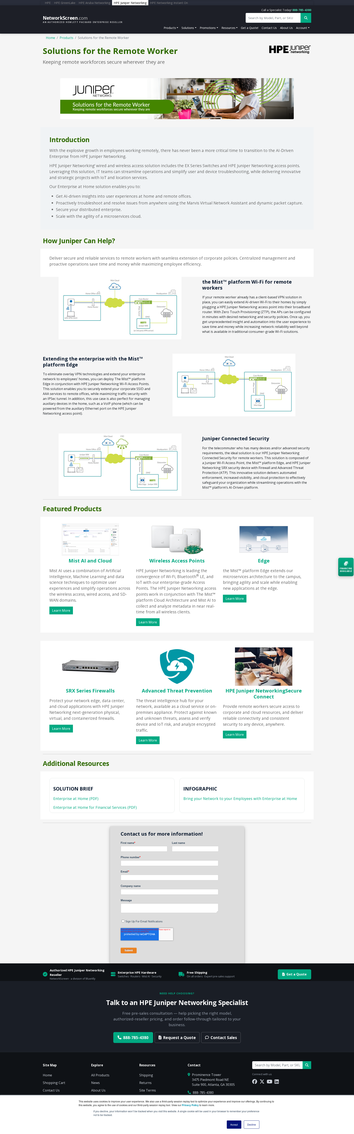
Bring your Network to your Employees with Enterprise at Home (240, 798)
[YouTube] (269, 1081)
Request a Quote (179, 1037)
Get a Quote (296, 974)
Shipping (146, 1075)
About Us (286, 28)
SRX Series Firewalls (90, 690)
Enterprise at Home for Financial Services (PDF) (95, 807)
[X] (262, 1081)
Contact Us (269, 28)
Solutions (188, 28)
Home (50, 37)
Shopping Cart (54, 1082)
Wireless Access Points (177, 560)
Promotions (208, 28)
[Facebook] (254, 1081)
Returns (145, 1082)
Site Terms (147, 1090)
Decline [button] (251, 1124)
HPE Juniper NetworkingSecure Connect (264, 693)
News (95, 1082)
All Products (100, 1075)
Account (301, 28)
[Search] (307, 1065)
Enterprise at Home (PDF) (75, 798)
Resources (228, 28)
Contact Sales (224, 1037)
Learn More (61, 610)
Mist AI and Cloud (90, 560)
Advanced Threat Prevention (177, 690)
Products (170, 28)
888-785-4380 (301, 10)
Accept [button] (234, 1124)
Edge (264, 560)
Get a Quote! (249, 28)
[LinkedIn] (277, 1081)
